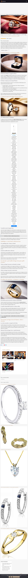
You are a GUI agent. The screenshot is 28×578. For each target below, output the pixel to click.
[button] (5, 40)
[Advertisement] (14, 8)
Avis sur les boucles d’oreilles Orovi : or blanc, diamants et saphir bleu (9, 487)
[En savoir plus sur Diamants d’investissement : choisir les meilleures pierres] (20, 355)
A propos (21, 573)
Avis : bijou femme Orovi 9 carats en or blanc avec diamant (8, 384)
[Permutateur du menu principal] (26, 1)
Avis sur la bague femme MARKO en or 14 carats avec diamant (8, 528)
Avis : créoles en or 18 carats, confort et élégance (7, 425)
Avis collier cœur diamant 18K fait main (6, 449)
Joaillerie (18, 36)
